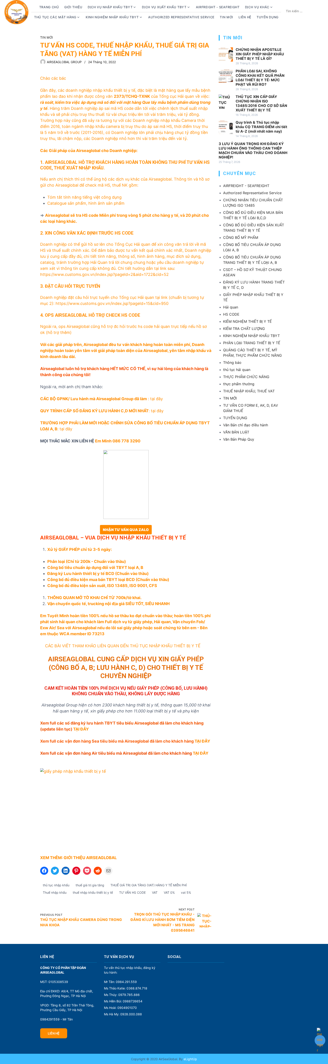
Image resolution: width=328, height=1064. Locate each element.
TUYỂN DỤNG (267, 17)
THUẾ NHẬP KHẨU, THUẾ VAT (249, 391)
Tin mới (226, 17)
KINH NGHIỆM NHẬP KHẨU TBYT (251, 335)
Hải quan (230, 307)
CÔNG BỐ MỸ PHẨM (240, 237)
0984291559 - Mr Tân (56, 1019)
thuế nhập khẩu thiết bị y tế (93, 892)
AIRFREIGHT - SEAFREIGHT (218, 7)
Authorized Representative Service (181, 17)
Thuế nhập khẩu (54, 892)
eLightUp (190, 1059)
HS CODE (231, 314)
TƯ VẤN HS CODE (132, 892)
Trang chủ (49, 7)
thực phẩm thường (238, 384)
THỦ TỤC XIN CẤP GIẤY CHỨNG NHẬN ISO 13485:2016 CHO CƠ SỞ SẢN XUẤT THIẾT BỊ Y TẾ (261, 103)
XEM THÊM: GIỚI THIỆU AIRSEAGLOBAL (78, 857)
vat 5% (186, 892)
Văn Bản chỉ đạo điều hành (245, 425)
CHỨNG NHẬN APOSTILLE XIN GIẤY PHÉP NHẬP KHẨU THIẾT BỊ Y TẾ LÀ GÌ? (260, 54)
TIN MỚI (46, 37)
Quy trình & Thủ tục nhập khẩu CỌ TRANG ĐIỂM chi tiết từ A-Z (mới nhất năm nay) (261, 126)
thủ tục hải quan (236, 369)
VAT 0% (169, 892)
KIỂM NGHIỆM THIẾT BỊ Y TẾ (247, 321)
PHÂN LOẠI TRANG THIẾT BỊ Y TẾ (251, 343)
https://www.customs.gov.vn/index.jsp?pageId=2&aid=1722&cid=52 (104, 274)
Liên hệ (245, 17)
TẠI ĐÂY (81, 729)
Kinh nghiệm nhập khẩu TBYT (112, 17)
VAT (155, 892)
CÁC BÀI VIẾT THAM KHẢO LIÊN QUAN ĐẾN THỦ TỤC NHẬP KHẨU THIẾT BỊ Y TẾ (122, 645)
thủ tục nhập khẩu (56, 885)
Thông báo (232, 362)
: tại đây (101, 398)
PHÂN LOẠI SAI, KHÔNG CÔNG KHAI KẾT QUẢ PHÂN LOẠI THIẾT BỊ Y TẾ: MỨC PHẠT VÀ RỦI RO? (260, 78)
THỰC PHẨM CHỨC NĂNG (246, 377)
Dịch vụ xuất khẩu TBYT (164, 7)
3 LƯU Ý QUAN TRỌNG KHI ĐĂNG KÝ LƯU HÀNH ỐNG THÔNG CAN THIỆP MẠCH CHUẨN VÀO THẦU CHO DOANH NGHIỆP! (253, 150)
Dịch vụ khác (257, 7)
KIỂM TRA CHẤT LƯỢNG (244, 328)
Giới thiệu (73, 7)
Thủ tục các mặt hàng (55, 17)
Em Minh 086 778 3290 (117, 441)
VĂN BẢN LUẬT (236, 432)
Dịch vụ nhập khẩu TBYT (110, 7)
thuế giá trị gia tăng (90, 885)
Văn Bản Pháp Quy (238, 439)
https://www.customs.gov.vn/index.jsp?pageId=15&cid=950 (112, 303)
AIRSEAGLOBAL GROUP (64, 62)
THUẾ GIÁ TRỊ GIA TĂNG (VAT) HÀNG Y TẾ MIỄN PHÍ (148, 885)
